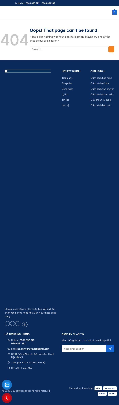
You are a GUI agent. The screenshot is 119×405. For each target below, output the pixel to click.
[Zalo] (25, 324)
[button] (4, 12)
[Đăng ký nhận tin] (110, 348)
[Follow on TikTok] (12, 323)
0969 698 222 (33, 3)
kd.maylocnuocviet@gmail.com (33, 348)
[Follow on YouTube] (17, 323)
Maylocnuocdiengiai (58, 12)
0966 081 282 (48, 3)
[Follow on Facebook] (7, 323)
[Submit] (111, 49)
